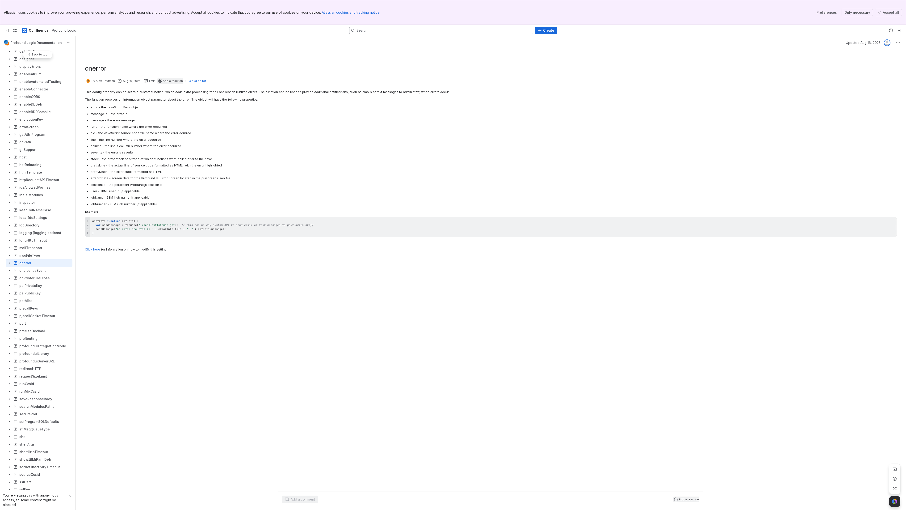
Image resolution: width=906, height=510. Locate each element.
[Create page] (894, 488)
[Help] (891, 30)
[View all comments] (894, 469)
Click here (92, 249)
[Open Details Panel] (894, 479)
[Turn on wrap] (882, 222)
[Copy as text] (891, 222)
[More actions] (68, 43)
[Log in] (899, 30)
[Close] (69, 496)
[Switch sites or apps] (15, 30)
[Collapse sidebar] (6, 30)
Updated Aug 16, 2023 (863, 43)
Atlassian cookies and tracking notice (351, 12)
